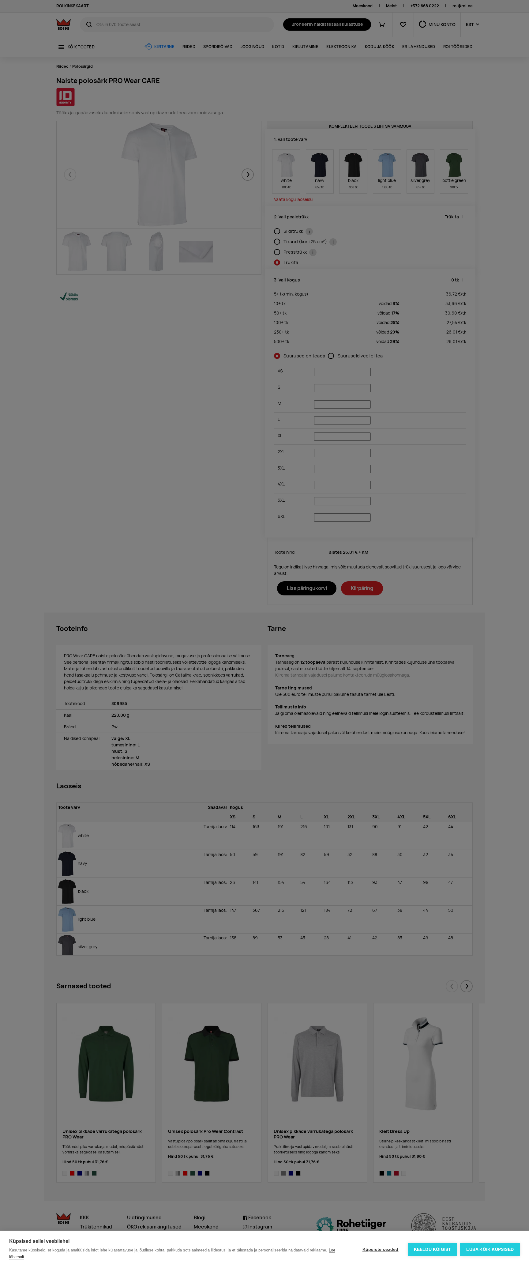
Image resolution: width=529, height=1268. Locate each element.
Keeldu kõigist (432, 1249)
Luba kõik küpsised (490, 1249)
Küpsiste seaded (380, 1249)
